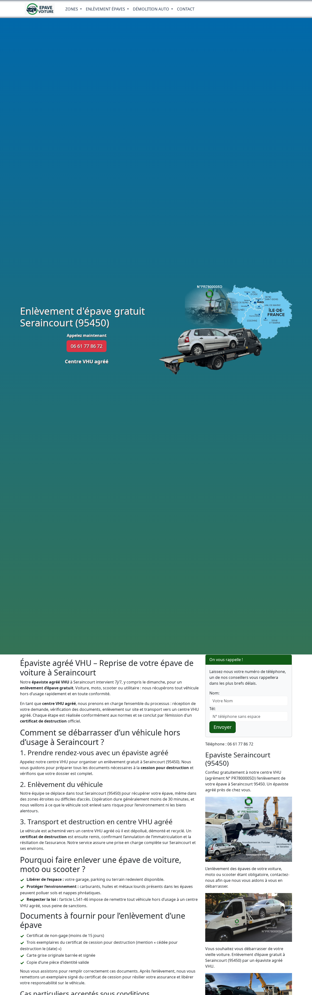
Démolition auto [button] (151, 9)
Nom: (214, 693)
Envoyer (223, 727)
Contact (186, 9)
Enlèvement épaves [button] (106, 9)
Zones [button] (72, 9)
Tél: (212, 708)
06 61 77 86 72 (86, 346)
